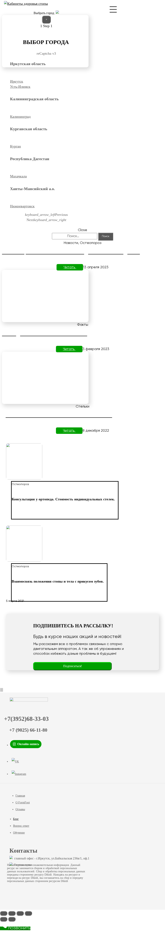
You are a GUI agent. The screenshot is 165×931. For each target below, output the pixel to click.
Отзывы (20, 809)
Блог (16, 818)
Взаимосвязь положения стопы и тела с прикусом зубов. (58, 581)
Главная (20, 795)
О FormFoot (22, 802)
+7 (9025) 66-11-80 (28, 730)
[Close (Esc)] (3, 913)
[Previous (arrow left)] (3, 919)
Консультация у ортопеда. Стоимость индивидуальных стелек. (63, 499)
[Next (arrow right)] (11, 919)
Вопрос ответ (21, 825)
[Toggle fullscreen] (20, 913)
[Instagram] (19, 774)
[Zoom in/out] (28, 913)
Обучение (19, 832)
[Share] (11, 913)
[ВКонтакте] (15, 761)
